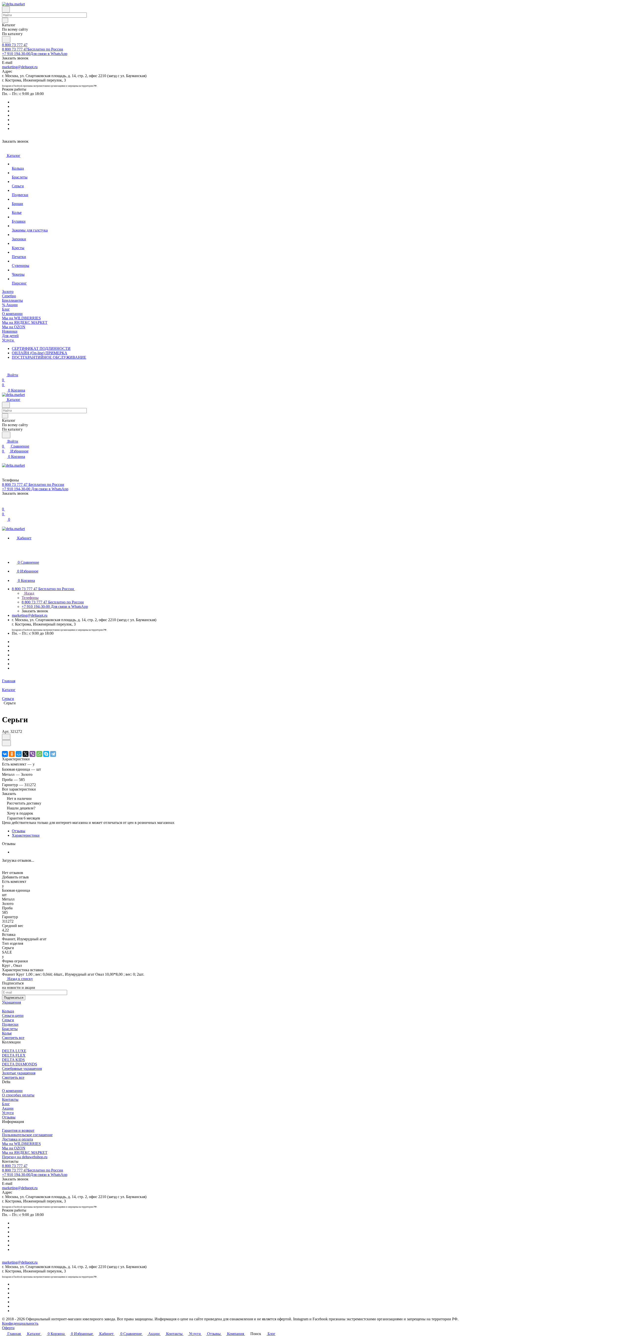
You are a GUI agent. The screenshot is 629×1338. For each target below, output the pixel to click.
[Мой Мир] (19, 754)
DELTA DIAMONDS (19, 1064)
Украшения (11, 1002)
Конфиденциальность (20, 1323)
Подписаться (13, 997)
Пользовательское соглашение (27, 1135)
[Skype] (46, 754)
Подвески (10, 1024)
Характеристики (26, 835)
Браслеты (10, 1029)
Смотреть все (13, 1038)
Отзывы (18, 831)
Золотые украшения (18, 1073)
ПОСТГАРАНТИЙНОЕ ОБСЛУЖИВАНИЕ (49, 357)
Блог (6, 1104)
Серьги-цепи (13, 1015)
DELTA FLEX (14, 1055)
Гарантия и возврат (18, 1130)
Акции (8, 1108)
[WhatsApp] (39, 754)
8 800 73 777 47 (15, 45)
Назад (28, 593)
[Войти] (4, 504)
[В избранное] (6, 737)
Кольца (8, 1011)
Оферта (8, 1328)
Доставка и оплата (17, 1139)
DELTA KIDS (13, 1060)
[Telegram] (53, 754)
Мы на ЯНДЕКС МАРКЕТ (24, 1152)
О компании (12, 1091)
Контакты (10, 1099)
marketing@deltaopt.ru (20, 67)
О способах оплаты (18, 1095)
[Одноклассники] (12, 754)
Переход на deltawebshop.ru (24, 1157)
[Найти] (6, 39)
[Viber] (32, 754)
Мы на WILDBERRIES (21, 1144)
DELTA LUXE (14, 1051)
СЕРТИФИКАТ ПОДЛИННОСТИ (41, 348)
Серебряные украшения (22, 1068)
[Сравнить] (6, 743)
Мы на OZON (13, 1148)
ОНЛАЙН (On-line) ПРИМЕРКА (39, 353)
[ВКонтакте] (5, 754)
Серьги (8, 1020)
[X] (26, 754)
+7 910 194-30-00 (34, 54)
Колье (7, 1033)
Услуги (8, 1113)
